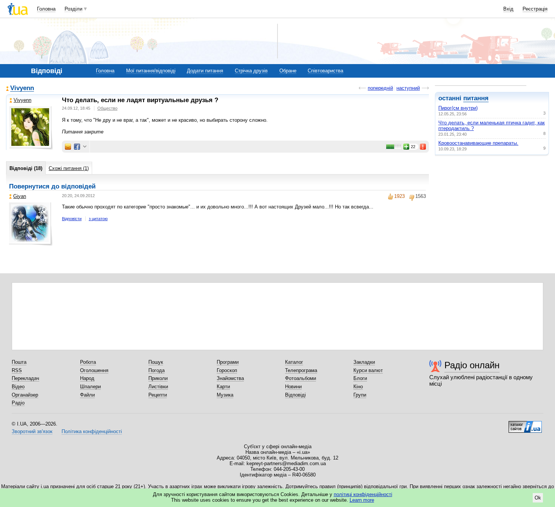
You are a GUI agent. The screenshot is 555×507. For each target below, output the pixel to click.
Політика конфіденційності (92, 431)
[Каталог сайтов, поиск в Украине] (525, 424)
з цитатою (98, 218)
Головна (46, 9)
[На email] (68, 147)
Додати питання (205, 71)
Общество (107, 108)
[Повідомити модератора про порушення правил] (423, 147)
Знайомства (230, 378)
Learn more (362, 500)
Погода (156, 370)
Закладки (364, 362)
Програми (228, 362)
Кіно (358, 386)
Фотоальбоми (300, 378)
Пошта (19, 362)
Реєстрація (535, 9)
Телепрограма (301, 370)
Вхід (508, 9)
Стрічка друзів (251, 71)
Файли (87, 395)
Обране (287, 71)
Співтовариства (325, 71)
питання (476, 98)
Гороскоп (227, 370)
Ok (538, 498)
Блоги (360, 378)
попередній (380, 88)
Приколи (158, 378)
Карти (223, 386)
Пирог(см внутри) (458, 108)
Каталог (294, 362)
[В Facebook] (77, 147)
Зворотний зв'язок (32, 431)
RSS (17, 370)
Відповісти (72, 218)
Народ (87, 378)
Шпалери (90, 386)
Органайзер (25, 395)
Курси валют (368, 370)
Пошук (155, 362)
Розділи (73, 9)
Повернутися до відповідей (52, 186)
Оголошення (94, 370)
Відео (18, 386)
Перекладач (25, 378)
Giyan (19, 196)
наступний (408, 88)
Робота (88, 362)
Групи (359, 395)
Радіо (18, 403)
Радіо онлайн (471, 365)
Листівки (158, 386)
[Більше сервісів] (84, 147)
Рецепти (157, 395)
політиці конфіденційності (363, 494)
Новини (293, 386)
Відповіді (295, 395)
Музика (225, 395)
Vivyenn (22, 88)
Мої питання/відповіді (151, 71)
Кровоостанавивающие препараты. (478, 143)
